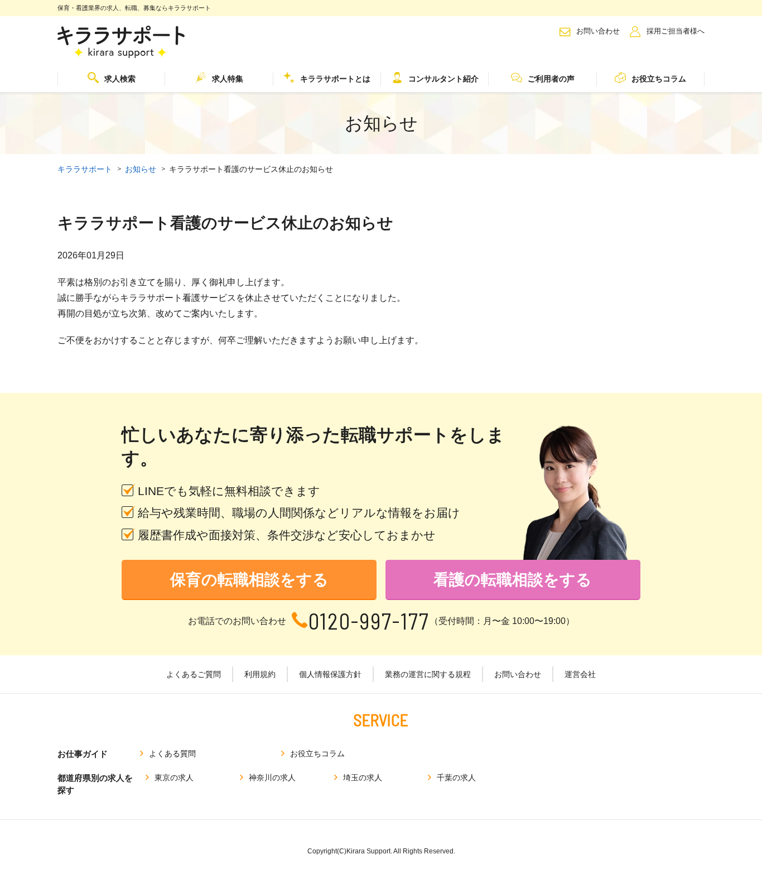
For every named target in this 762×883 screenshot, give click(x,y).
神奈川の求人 (272, 777)
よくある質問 (172, 753)
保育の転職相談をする (249, 579)
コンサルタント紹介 (443, 78)
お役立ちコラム (658, 78)
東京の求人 (174, 777)
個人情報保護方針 (330, 674)
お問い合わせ (598, 31)
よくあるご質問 (193, 674)
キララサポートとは (335, 78)
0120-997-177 (369, 620)
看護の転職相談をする (512, 579)
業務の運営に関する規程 (428, 674)
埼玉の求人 (362, 777)
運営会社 (580, 674)
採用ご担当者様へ (676, 31)
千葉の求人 (456, 777)
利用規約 (260, 674)
